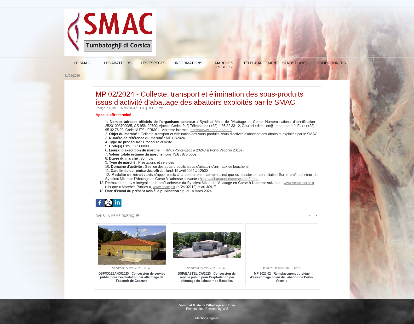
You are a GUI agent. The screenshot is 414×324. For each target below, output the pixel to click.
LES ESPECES (153, 63)
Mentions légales (207, 318)
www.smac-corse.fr (299, 183)
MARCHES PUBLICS (224, 65)
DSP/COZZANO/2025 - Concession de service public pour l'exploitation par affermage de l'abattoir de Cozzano (131, 277)
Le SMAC (82, 63)
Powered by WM (216, 309)
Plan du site (194, 309)
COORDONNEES (331, 63)
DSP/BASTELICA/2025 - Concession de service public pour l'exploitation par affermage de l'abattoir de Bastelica (207, 277)
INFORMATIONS (188, 63)
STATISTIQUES (295, 63)
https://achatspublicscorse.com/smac (229, 179)
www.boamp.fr (164, 187)
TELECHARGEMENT (260, 63)
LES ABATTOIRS (118, 63)
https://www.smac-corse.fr (211, 130)
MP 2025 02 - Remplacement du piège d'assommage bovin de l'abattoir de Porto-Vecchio (281, 277)
